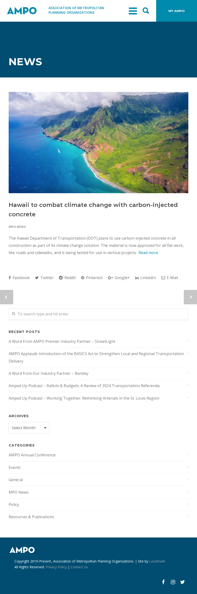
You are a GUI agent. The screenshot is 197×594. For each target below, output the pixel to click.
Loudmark (157, 561)
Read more (148, 252)
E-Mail (172, 277)
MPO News (17, 226)
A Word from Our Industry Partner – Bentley (48, 373)
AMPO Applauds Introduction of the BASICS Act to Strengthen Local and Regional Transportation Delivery (96, 357)
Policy (14, 504)
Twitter (46, 277)
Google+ (122, 277)
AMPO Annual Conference (32, 455)
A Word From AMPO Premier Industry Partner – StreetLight (62, 341)
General (16, 479)
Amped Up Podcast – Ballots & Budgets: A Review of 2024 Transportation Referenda (84, 385)
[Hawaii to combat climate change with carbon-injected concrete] (98, 142)
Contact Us (79, 567)
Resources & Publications (31, 516)
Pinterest (94, 277)
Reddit (69, 277)
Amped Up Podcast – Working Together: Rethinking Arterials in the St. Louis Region (84, 398)
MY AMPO (176, 11)
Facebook (21, 277)
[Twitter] (182, 582)
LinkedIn (147, 277)
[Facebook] (163, 582)
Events (15, 467)
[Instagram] (173, 582)
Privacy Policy (56, 567)
